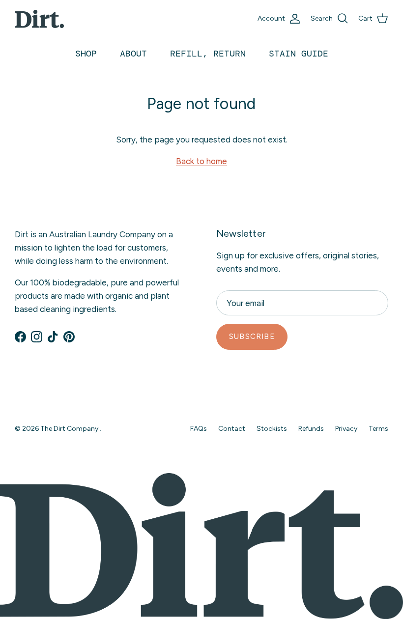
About (133, 53)
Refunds (311, 428)
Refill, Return (208, 53)
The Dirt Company (70, 428)
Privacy (346, 428)
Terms (378, 428)
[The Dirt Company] (39, 19)
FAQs (198, 428)
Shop (86, 53)
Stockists (272, 428)
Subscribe (252, 336)
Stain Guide (298, 53)
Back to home (201, 161)
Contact (231, 428)
